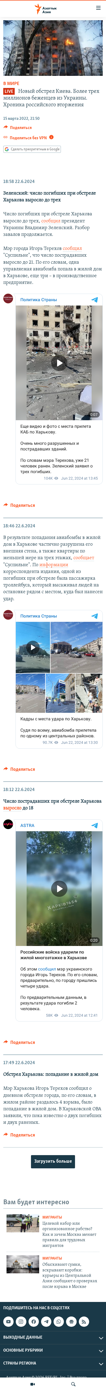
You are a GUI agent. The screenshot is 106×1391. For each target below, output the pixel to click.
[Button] (18, 129)
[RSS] (84, 1322)
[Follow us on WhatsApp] (59, 1322)
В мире (11, 84)
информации (53, 565)
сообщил (50, 221)
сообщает (83, 558)
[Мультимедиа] (32, 1384)
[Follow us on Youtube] (8, 1322)
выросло (12, 808)
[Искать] (73, 1384)
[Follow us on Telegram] (46, 1322)
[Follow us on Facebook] (34, 1322)
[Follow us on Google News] (71, 1322)
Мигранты (52, 1218)
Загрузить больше (53, 1161)
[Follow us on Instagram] (21, 1322)
